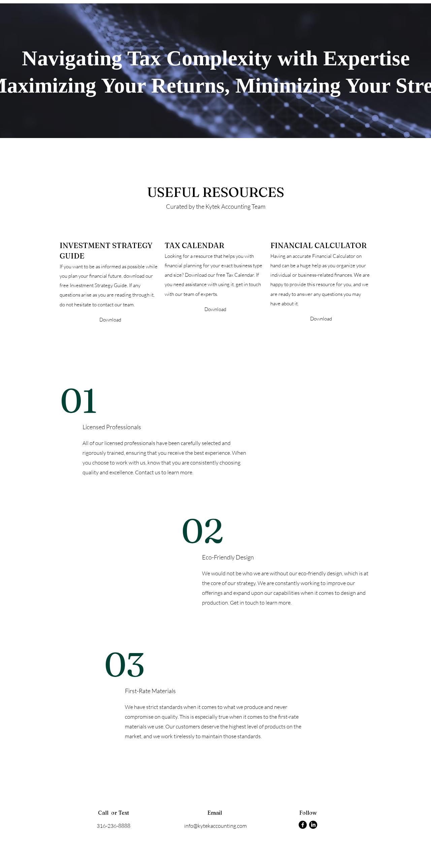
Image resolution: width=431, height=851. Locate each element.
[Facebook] (303, 825)
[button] (110, 320)
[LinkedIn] (313, 825)
